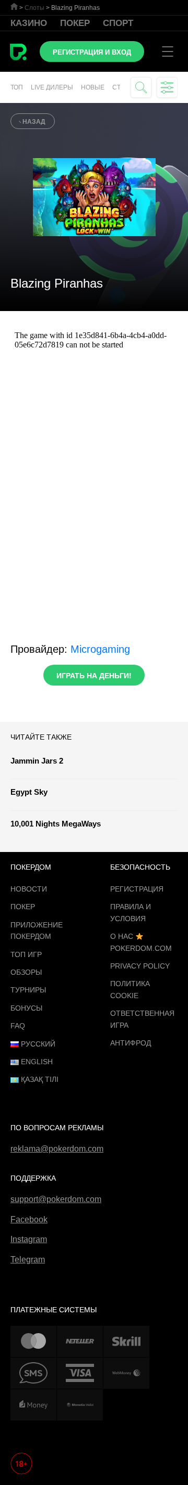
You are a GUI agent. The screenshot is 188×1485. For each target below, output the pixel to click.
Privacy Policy (140, 966)
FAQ (17, 1026)
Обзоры (26, 972)
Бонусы (26, 1008)
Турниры (28, 990)
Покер (75, 23)
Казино (28, 23)
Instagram (28, 1239)
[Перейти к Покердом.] (14, 6)
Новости (28, 889)
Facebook (29, 1219)
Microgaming (100, 649)
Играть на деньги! (94, 676)
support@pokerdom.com (55, 1199)
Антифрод (130, 1043)
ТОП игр (26, 954)
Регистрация (136, 889)
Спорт (118, 23)
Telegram (27, 1259)
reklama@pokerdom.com (56, 1148)
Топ (16, 87)
